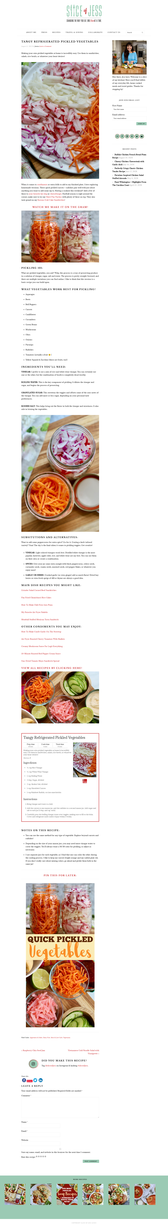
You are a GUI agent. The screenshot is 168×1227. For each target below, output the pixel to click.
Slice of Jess (84, 13)
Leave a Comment (46, 46)
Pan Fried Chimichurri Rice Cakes (36, 597)
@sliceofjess (50, 1065)
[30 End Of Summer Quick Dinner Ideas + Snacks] (15, 1194)
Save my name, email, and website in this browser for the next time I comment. (56, 1152)
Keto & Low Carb (57, 1037)
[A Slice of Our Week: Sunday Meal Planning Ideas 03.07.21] (41, 1194)
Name (24, 1122)
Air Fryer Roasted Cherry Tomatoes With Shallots (43, 639)
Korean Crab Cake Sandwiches (51, 200)
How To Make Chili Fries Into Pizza (36, 605)
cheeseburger (56, 194)
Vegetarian (66, 1037)
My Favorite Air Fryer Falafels (34, 612)
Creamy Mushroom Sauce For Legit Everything (42, 646)
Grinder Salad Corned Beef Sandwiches (38, 590)
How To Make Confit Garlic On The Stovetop (41, 631)
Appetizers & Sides (36, 1037)
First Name (117, 105)
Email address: (118, 114)
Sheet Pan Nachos (54, 197)
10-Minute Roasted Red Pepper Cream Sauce (41, 653)
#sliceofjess (83, 1065)
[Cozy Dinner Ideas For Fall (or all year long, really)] (118, 1194)
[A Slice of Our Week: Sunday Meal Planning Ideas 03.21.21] (93, 1194)
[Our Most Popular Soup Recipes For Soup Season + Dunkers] (67, 1194)
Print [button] (85, 782)
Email (24, 1131)
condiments (42, 184)
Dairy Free (46, 1037)
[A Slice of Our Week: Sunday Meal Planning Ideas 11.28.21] (145, 1194)
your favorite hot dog (38, 194)
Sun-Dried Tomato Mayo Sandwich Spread (40, 661)
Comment (26, 1095)
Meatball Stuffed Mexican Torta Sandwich (40, 619)
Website (24, 1140)
